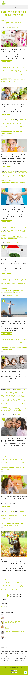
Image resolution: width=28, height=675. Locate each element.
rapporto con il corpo (16, 125)
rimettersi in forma (20, 73)
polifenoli (16, 400)
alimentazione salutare (18, 66)
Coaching (9, 78)
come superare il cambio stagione (20, 584)
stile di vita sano (23, 125)
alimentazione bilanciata (19, 338)
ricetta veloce (20, 175)
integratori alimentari (13, 280)
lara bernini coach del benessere (20, 586)
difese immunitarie (21, 396)
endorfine (3, 586)
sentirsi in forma (8, 589)
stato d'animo (8, 231)
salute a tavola (3, 283)
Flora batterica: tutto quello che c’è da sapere (13, 182)
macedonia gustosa (10, 175)
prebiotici (16, 175)
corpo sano (19, 122)
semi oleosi (6, 402)
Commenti (24, 176)
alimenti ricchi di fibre (5, 172)
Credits (14, 669)
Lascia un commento (23, 74)
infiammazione (13, 398)
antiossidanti (8, 393)
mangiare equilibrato (16, 70)
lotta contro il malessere (15, 588)
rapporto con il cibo (8, 125)
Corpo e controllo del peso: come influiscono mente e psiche (12, 468)
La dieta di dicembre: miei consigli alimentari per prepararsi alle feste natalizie (14, 238)
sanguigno (23, 340)
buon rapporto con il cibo (22, 120)
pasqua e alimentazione (7, 71)
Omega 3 (13, 400)
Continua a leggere (6, 61)
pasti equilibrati (15, 71)
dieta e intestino (4, 228)
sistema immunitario (13, 402)
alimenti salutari (23, 279)
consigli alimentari (12, 67)
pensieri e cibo (14, 517)
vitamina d (23, 402)
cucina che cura (17, 460)
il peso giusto (9, 123)
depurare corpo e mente (5, 68)
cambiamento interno (5, 122)
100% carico (20, 226)
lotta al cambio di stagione (6, 588)
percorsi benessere (20, 517)
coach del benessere (20, 393)
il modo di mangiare (13, 515)
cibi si (2, 340)
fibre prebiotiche (10, 228)
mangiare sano (15, 282)
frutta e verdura (22, 228)
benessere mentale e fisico (11, 582)
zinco (9, 403)
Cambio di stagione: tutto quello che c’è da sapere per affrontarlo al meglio (12, 524)
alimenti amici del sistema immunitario (16, 391)
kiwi (23, 174)
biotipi (22, 339)
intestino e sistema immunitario (16, 399)
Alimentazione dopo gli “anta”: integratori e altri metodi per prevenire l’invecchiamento (14, 409)
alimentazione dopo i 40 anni (19, 456)
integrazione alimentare (17, 174)
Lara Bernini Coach (14, 230)
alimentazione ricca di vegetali (6, 279)
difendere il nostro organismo (12, 396)
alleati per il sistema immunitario (11, 392)
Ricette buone (21, 71)
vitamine (25, 175)
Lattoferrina (9, 400)
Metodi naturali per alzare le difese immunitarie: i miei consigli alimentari (14, 348)
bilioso (19, 339)
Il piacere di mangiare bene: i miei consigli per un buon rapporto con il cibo (13, 80)
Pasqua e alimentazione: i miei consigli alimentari (11, 23)
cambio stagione (20, 582)
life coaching (22, 460)
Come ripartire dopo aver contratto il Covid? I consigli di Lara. (15, 632)
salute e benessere (10, 283)
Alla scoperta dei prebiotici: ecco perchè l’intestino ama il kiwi (11, 132)
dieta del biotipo (6, 340)
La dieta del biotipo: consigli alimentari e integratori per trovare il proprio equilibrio (12, 291)
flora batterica (16, 228)
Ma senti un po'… (4, 609)
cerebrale (25, 339)
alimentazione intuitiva (22, 119)
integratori (11, 174)
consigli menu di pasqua (20, 67)
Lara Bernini (15, 27)
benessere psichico (7, 514)
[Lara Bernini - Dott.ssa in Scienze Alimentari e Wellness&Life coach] (13, 2)
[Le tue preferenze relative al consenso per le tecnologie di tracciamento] (25, 672)
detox (11, 68)
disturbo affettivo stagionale (19, 585)
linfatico (18, 340)
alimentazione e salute (18, 278)
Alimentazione (4, 20)
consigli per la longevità (9, 460)
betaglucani (13, 393)
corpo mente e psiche (5, 515)
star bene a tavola (17, 283)
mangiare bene (9, 282)
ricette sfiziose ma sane (11, 73)
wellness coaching (4, 126)
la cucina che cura (8, 70)
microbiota (20, 230)
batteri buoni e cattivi (22, 227)
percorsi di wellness (4, 518)
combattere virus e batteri (6, 395)
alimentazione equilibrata (6, 227)
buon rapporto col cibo (13, 120)
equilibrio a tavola (16, 68)
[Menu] (15, 7)
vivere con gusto (4, 176)
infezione (2, 230)
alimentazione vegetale (22, 458)
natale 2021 (23, 282)
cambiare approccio (13, 122)
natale (20, 282)
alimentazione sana (4, 67)
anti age (2, 459)
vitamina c (19, 402)
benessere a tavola (8, 459)
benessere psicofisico (13, 172)
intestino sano (7, 230)
